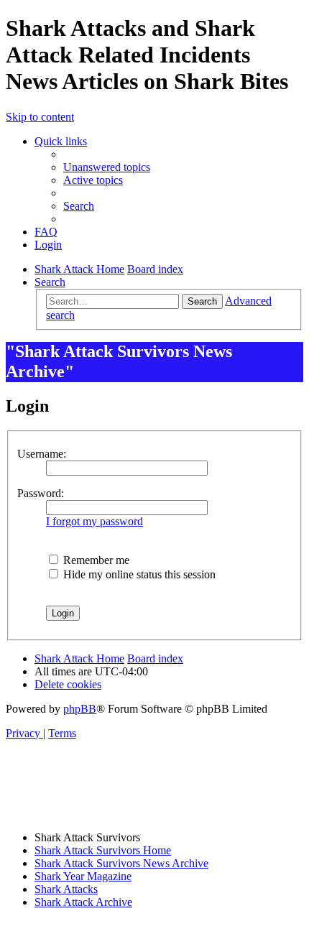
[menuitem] (106, 167)
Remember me (94, 560)
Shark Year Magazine (83, 876)
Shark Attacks (66, 889)
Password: (40, 493)
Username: (41, 454)
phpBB (79, 709)
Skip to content (40, 117)
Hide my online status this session (138, 574)
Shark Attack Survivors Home (102, 850)
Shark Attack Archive (83, 902)
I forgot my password (94, 521)
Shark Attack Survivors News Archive (121, 863)
